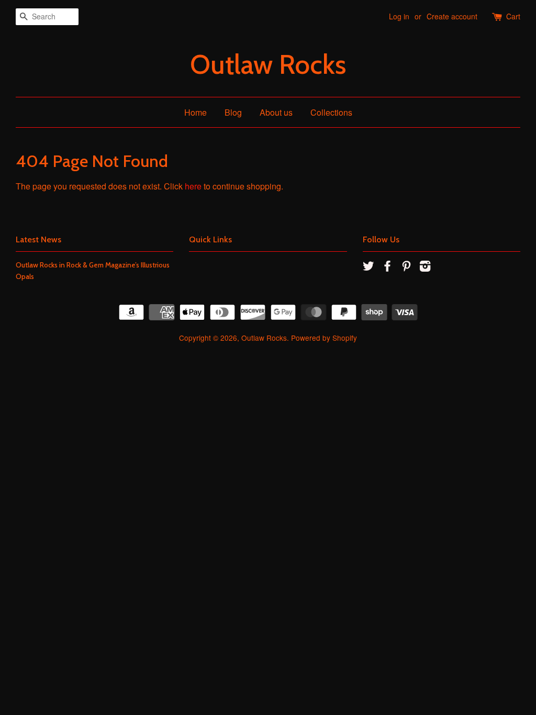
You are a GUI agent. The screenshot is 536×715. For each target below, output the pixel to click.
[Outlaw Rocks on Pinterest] (406, 267)
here (193, 186)
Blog (233, 112)
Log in (399, 16)
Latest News (38, 239)
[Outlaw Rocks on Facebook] (387, 267)
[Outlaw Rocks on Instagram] (425, 267)
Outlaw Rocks (268, 65)
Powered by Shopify (324, 337)
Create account (452, 16)
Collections (331, 112)
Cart (513, 16)
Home (195, 112)
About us (276, 112)
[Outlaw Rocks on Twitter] (368, 267)
